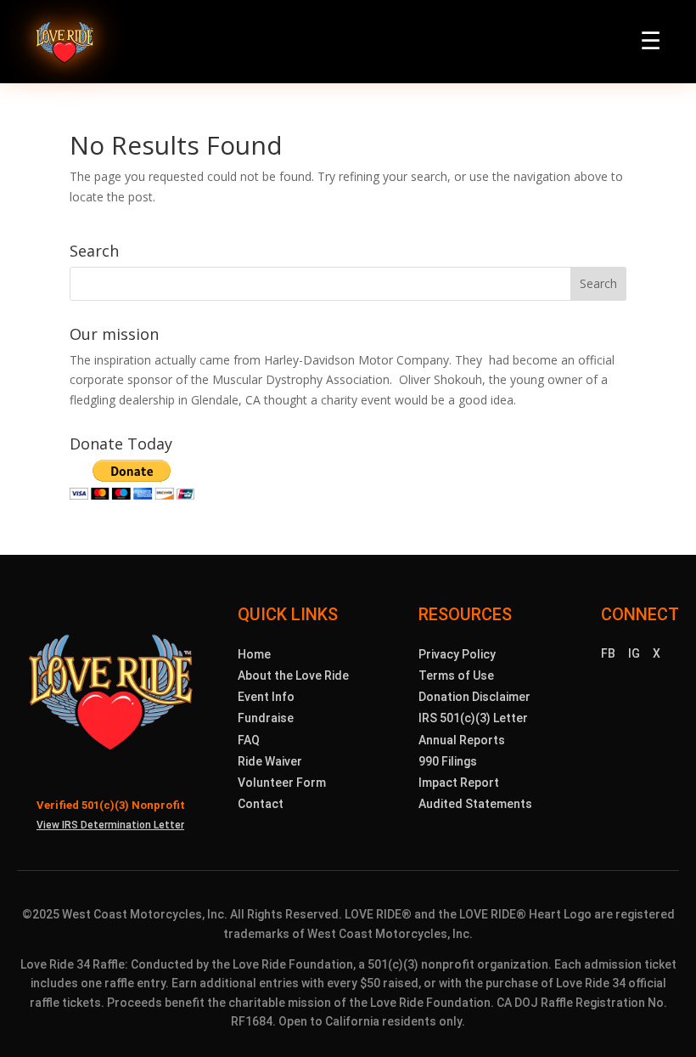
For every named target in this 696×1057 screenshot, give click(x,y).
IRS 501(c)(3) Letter (473, 718)
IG (634, 653)
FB (608, 653)
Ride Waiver (270, 761)
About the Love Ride (293, 675)
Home (254, 654)
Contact (260, 804)
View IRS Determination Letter (110, 825)
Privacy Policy (457, 654)
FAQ (249, 740)
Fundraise (266, 718)
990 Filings (447, 761)
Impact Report (458, 782)
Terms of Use (456, 675)
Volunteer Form (282, 782)
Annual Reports (461, 740)
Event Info (266, 697)
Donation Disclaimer (474, 697)
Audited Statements (475, 804)
